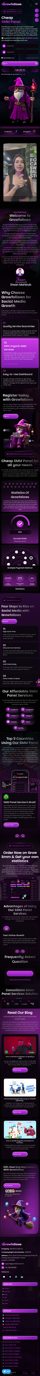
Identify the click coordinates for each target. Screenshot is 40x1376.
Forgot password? (32, 58)
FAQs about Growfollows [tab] (20, 979)
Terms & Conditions (26, 1373)
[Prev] (17, 836)
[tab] (12, 710)
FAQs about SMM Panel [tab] (20, 973)
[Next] (22, 836)
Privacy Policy (33, 1373)
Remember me (8, 58)
